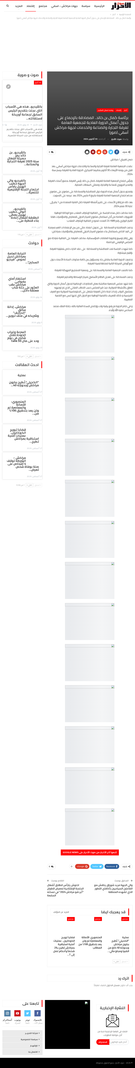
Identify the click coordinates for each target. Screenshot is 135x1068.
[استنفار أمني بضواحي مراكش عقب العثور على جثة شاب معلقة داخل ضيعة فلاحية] (35, 279)
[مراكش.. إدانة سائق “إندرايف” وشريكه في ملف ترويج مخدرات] (35, 307)
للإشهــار (34, 1045)
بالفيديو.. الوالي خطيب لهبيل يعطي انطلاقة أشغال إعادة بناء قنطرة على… (24, 214)
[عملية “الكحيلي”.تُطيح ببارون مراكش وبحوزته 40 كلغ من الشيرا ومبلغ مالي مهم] (117, 925)
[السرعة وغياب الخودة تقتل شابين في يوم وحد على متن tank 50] (35, 332)
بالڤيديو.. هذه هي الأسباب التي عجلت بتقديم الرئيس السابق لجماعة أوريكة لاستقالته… (23, 112)
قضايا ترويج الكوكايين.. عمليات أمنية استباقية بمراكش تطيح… (23, 435)
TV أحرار (38, 82)
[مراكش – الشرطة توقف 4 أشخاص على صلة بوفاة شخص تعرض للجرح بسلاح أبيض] (35, 458)
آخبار (125, 110)
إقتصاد (31, 5)
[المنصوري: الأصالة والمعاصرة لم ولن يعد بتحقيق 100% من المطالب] (90, 925)
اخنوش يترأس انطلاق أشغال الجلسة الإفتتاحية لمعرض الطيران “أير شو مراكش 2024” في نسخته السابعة (65, 890)
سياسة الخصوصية (29, 1039)
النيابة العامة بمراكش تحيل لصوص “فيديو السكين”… (22, 258)
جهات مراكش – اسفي (64, 5)
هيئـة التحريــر (31, 1033)
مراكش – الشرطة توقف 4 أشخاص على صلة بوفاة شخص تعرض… (23, 463)
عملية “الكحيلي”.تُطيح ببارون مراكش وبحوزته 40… (24, 380)
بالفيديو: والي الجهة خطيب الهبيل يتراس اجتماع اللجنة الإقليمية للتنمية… (23, 186)
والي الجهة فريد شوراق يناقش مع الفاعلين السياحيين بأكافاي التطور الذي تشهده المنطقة (113, 888)
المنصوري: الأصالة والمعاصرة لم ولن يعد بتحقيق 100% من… (23, 407)
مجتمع (43, 5)
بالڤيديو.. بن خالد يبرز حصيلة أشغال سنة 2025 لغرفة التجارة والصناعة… (23, 158)
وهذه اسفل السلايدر (105, 110)
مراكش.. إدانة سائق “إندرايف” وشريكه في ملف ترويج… (22, 311)
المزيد (19, 5)
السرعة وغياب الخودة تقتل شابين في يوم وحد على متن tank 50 (23, 336)
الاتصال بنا (33, 1052)
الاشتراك (102, 1042)
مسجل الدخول (113, 985)
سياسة (85, 5)
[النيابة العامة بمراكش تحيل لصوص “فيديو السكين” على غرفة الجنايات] (35, 254)
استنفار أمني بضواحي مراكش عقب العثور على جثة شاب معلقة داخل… (23, 284)
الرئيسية (99, 5)
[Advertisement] (67, 45)
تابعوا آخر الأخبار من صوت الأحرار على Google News (90, 852)
